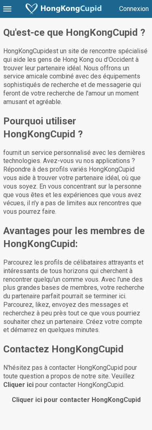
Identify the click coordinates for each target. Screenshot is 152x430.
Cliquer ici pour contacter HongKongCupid (76, 400)
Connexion (134, 9)
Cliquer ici (18, 385)
